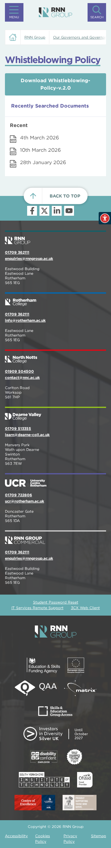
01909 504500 (19, 371)
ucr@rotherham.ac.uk (24, 501)
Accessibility (16, 835)
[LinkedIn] (57, 211)
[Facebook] (32, 211)
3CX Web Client (85, 607)
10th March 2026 (40, 150)
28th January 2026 (43, 162)
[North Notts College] (55, 357)
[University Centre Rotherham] (55, 480)
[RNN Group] (55, 12)
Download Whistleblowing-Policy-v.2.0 (55, 84)
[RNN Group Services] (55, 538)
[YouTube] (69, 211)
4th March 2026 (39, 138)
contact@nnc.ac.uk (22, 377)
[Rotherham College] (55, 300)
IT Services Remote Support (37, 607)
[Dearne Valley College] (55, 414)
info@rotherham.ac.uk (25, 320)
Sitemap (98, 835)
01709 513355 (18, 428)
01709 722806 (18, 495)
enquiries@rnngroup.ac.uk (29, 258)
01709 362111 (17, 252)
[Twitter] (44, 211)
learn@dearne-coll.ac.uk (27, 434)
